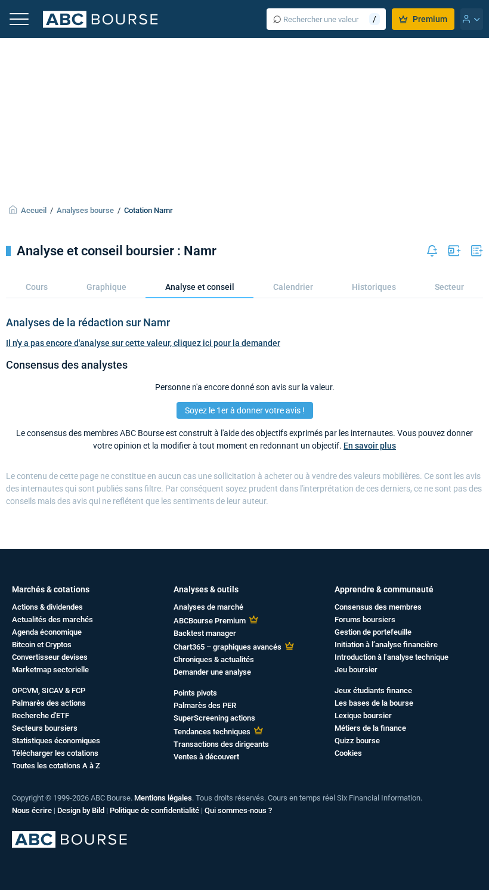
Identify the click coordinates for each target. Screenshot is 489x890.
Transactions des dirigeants (221, 744)
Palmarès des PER (205, 705)
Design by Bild (80, 810)
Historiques (374, 287)
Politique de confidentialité (154, 810)
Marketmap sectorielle (50, 669)
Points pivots (195, 692)
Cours (37, 287)
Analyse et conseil (199, 287)
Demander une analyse (212, 672)
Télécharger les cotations (55, 753)
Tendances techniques (212, 731)
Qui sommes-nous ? (238, 810)
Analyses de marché (208, 606)
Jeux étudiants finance (373, 690)
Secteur (449, 287)
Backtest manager (205, 633)
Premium (430, 19)
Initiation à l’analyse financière (386, 644)
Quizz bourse (357, 740)
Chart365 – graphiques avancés (227, 646)
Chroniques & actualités (214, 659)
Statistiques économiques (56, 740)
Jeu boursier (356, 669)
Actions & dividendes (47, 606)
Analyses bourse (85, 210)
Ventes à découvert (206, 756)
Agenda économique (47, 632)
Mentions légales (163, 797)
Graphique (106, 287)
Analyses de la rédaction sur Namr (88, 322)
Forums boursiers (365, 619)
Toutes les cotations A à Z (56, 765)
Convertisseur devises (50, 657)
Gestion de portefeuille (373, 632)
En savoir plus (369, 445)
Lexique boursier (363, 715)
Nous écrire (32, 810)
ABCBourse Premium (210, 620)
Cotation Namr (148, 210)
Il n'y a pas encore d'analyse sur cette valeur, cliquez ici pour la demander (143, 343)
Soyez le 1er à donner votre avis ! (245, 410)
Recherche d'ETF (40, 715)
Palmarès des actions (49, 703)
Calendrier (293, 287)
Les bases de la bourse (374, 703)
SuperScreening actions (214, 717)
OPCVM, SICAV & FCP (48, 690)
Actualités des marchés (52, 619)
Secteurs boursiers (45, 728)
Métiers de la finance (370, 728)
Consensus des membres (378, 606)
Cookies (348, 753)
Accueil (34, 210)
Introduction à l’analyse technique (391, 657)
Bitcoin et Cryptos (42, 644)
